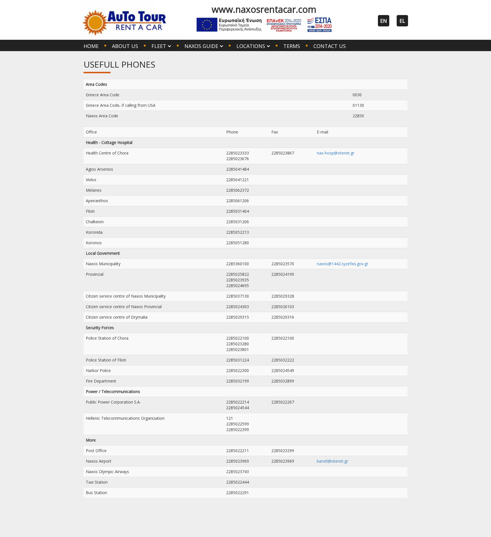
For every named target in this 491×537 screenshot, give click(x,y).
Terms (291, 46)
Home (91, 46)
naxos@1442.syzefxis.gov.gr (342, 263)
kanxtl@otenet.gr (332, 461)
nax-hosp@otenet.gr (335, 153)
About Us (125, 46)
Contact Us (329, 46)
